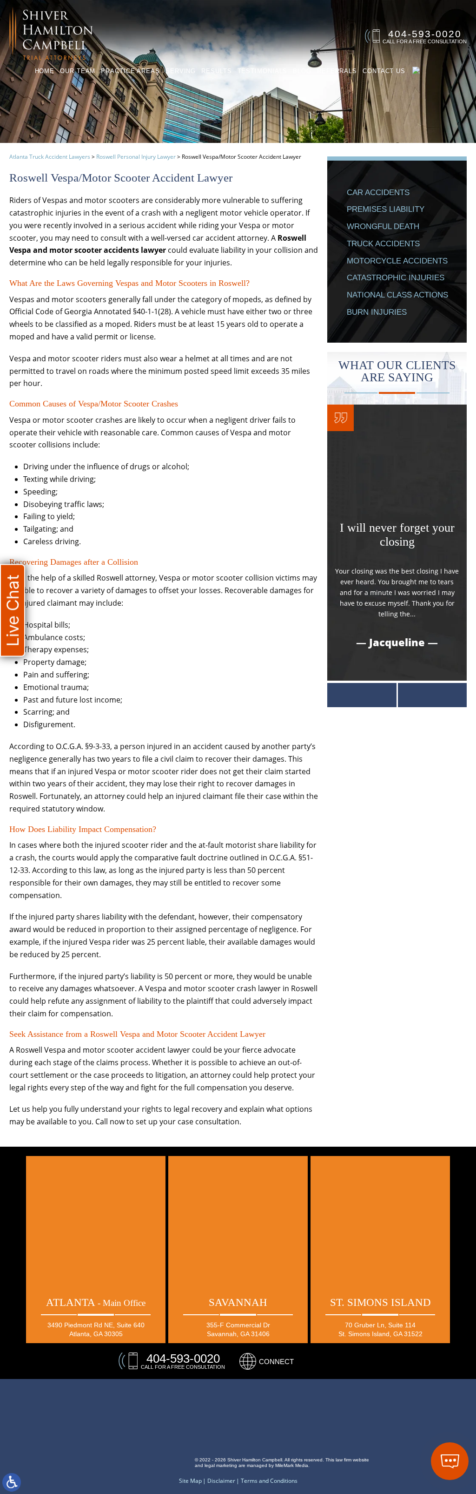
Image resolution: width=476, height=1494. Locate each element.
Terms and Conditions (269, 1481)
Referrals (337, 71)
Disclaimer (221, 1481)
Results (216, 71)
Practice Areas (130, 71)
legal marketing (221, 1465)
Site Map (190, 1481)
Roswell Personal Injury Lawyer (136, 157)
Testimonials (263, 71)
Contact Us (384, 71)
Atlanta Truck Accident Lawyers (49, 157)
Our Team (77, 71)
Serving (180, 71)
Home (45, 71)
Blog (302, 71)
